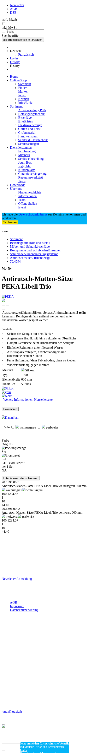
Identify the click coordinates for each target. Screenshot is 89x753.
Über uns (16, 188)
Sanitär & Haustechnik (33, 140)
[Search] (3, 32)
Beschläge (25, 117)
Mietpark (24, 155)
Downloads (17, 185)
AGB (13, 9)
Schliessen (10, 222)
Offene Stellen (27, 203)
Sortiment (24, 84)
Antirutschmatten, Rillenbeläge (30, 258)
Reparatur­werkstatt (30, 177)
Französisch (26, 54)
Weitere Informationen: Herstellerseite (27, 399)
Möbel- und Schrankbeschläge (30, 246)
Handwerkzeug (28, 136)
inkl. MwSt (9, 27)
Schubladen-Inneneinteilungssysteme (34, 254)
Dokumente (10, 409)
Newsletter (17, 5)
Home (14, 76)
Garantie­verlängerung (32, 173)
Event (22, 207)
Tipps (21, 181)
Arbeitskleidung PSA (32, 110)
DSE (13, 12)
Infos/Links (25, 102)
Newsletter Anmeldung (17, 578)
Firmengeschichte (29, 192)
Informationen (27, 196)
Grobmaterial (26, 132)
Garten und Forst (29, 129)
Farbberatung (27, 151)
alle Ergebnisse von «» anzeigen (22, 39)
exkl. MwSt (9, 19)
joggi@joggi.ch (12, 711)
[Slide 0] (3, 305)
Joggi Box (25, 162)
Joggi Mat (24, 166)
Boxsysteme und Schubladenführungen (35, 250)
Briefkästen (25, 121)
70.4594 (15, 261)
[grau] (44, 392)
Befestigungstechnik (31, 114)
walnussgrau (27, 427)
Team (21, 200)
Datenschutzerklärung (32, 214)
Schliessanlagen (28, 144)
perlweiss (51, 427)
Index (22, 95)
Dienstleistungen (21, 147)
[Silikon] (44, 388)
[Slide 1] (7, 305)
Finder (22, 87)
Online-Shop (18, 80)
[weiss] (44, 396)
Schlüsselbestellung (31, 158)
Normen (23, 99)
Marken (23, 91)
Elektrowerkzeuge (30, 125)
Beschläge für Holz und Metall (30, 243)
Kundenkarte (26, 170)
